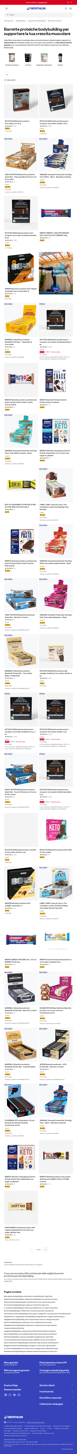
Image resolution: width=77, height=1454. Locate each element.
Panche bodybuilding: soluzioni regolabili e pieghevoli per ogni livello (28, 1337)
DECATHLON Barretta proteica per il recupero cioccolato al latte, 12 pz (54, 122)
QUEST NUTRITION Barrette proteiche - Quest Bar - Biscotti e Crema (20, 616)
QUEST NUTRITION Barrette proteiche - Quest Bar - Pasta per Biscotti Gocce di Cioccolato (21, 177)
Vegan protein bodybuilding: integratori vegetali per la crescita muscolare (30, 1299)
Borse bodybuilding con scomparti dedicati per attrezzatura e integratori (30, 1334)
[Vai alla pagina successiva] (45, 1249)
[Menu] (6, 8)
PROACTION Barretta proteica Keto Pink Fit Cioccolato (56, 851)
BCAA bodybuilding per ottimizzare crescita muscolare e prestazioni (29, 1311)
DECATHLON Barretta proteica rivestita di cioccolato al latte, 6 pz (20, 851)
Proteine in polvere (12, 65)
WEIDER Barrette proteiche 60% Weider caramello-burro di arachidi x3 (21, 290)
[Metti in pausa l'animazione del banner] (68, 2)
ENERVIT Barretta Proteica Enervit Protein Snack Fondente (53, 401)
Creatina (28, 65)
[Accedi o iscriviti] (65, 8)
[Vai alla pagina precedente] (31, 1249)
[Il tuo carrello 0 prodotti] (70, 8)
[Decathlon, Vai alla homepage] (36, 8)
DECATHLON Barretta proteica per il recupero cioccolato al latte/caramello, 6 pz (56, 792)
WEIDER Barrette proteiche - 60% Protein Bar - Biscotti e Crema (53, 1065)
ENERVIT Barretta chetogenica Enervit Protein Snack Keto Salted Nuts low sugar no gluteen (20, 1179)
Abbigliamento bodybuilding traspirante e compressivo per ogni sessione (30, 1325)
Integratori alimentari (44, 65)
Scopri (56, 288)
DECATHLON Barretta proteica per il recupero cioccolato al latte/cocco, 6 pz (20, 731)
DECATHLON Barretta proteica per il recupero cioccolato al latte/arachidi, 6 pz (56, 342)
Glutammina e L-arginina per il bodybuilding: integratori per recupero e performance (34, 1316)
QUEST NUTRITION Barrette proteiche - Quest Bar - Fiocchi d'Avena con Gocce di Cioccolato (21, 792)
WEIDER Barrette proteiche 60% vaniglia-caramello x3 (18, 904)
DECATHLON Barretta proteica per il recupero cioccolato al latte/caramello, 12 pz (21, 235)
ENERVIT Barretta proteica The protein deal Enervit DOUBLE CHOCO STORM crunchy (55, 1179)
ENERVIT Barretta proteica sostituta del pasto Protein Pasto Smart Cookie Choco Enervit (21, 402)
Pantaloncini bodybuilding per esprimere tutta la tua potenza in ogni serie (30, 1351)
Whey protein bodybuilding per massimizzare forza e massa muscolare (29, 1302)
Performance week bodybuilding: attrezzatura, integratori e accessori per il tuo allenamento (37, 1314)
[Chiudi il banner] (71, 2)
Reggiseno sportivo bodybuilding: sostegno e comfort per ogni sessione (30, 1345)
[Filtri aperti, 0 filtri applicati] (7, 74)
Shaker (60, 65)
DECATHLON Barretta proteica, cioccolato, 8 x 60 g (17, 122)
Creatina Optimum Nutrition (14, 1328)
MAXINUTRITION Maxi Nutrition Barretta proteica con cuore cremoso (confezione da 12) (55, 1010)
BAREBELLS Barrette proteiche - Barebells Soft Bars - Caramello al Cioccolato (18, 342)
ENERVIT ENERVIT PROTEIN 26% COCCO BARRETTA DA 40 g (21, 961)
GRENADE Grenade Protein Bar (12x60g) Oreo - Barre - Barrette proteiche (56, 1121)
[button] (69, 357)
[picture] (21, 101)
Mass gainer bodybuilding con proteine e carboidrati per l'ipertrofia (28, 1296)
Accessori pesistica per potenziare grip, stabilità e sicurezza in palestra (30, 1340)
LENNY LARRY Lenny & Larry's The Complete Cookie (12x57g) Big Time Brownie (54, 507)
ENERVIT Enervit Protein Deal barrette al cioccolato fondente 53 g (56, 961)
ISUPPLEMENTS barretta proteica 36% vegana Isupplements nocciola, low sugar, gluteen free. (20, 1230)
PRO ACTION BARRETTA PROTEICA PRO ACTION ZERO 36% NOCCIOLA (20, 506)
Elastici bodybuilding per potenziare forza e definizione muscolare (28, 1322)
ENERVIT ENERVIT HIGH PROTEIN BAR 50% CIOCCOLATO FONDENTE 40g (54, 234)
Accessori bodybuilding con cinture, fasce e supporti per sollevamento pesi (31, 1348)
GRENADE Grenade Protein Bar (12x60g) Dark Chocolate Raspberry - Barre (56, 616)
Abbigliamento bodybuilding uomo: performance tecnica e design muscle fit (31, 1319)
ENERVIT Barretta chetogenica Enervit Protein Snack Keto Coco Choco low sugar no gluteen (55, 453)
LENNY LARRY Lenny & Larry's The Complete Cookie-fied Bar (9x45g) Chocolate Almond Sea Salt (54, 905)
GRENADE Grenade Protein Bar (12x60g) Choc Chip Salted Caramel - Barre (21, 452)
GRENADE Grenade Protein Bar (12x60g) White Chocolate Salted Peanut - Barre (56, 562)
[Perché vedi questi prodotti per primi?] (5, 80)
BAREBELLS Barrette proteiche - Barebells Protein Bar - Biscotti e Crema (21, 1009)
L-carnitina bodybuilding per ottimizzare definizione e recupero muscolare (31, 1308)
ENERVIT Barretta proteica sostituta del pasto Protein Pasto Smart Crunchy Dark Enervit (21, 563)
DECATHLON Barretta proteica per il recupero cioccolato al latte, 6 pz (54, 730)
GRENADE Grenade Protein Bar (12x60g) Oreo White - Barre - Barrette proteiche (56, 176)
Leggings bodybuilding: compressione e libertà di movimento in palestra (30, 1331)
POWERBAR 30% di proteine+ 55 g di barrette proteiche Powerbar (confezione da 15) (20, 1122)
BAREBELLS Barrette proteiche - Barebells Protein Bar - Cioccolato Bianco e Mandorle (18, 673)
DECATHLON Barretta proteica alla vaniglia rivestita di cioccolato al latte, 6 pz (56, 673)
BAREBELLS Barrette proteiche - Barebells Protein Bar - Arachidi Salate (20, 1065)
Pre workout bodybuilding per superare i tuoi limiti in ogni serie (26, 1305)
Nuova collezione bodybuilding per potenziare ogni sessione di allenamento (31, 1343)
